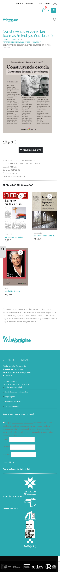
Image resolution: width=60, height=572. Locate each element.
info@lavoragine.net (22, 372)
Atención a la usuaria (13, 401)
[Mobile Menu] (53, 10)
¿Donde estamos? (12, 406)
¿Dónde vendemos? (24, 3)
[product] (15, 211)
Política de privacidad (13, 387)
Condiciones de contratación (16, 392)
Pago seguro (44, 3)
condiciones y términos (22, 423)
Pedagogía (8, 234)
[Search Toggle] (55, 19)
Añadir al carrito (32, 150)
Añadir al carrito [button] (20, 196)
